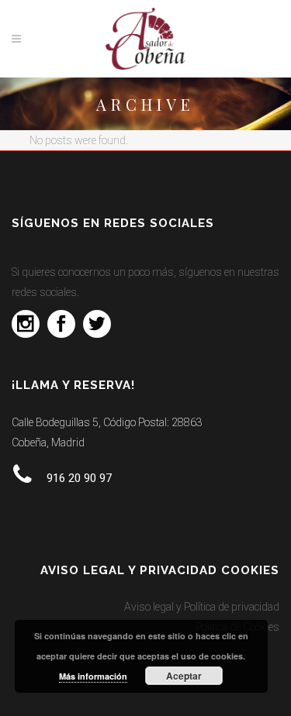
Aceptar (184, 676)
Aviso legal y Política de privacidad (201, 607)
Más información (93, 676)
